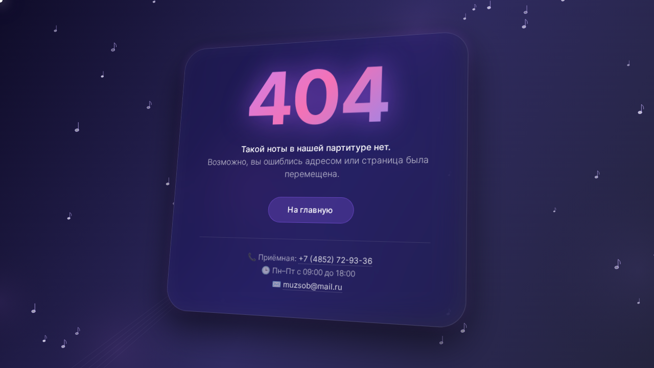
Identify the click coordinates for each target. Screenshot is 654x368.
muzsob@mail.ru (312, 286)
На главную (311, 209)
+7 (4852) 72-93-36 (335, 260)
